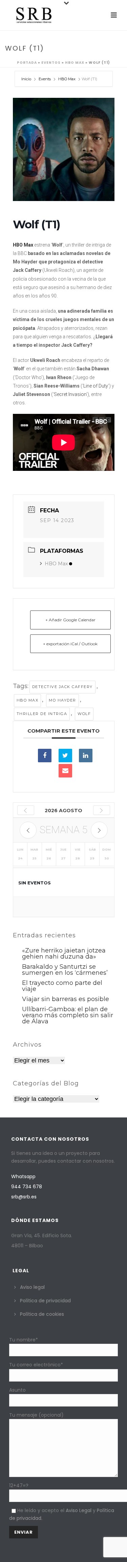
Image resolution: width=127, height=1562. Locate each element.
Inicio (26, 79)
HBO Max (74, 62)
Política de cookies (42, 1314)
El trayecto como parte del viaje (62, 986)
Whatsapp (23, 1176)
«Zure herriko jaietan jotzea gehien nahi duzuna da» (64, 953)
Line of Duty (95, 386)
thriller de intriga (42, 713)
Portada (27, 62)
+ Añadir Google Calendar (70, 619)
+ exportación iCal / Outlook (70, 643)
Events (45, 79)
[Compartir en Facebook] (44, 755)
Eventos (51, 62)
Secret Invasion (70, 394)
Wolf (84, 713)
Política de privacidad (45, 1300)
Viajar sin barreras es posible (65, 999)
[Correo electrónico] (65, 770)
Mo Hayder (62, 700)
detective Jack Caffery (62, 686)
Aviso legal (32, 1287)
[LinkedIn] (85, 755)
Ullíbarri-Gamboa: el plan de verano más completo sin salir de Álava (67, 1015)
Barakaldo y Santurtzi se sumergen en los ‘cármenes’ (65, 970)
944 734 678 (26, 1186)
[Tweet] (65, 755)
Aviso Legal (78, 1510)
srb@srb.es (24, 1196)
